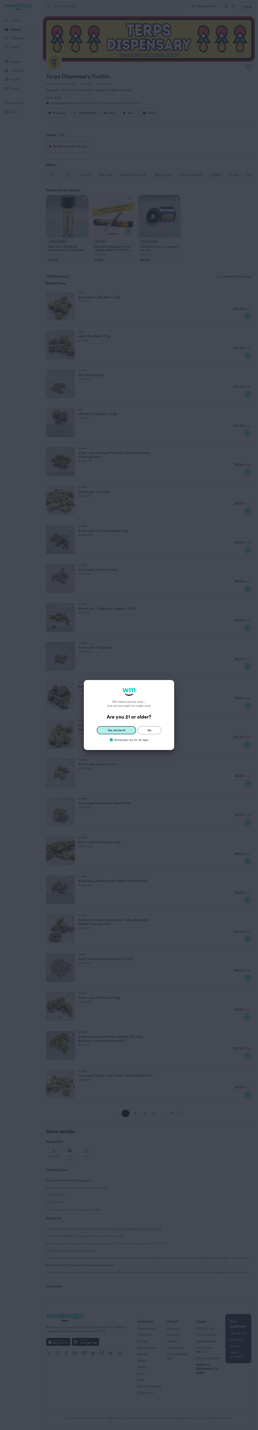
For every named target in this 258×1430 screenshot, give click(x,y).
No (149, 730)
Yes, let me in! (116, 730)
